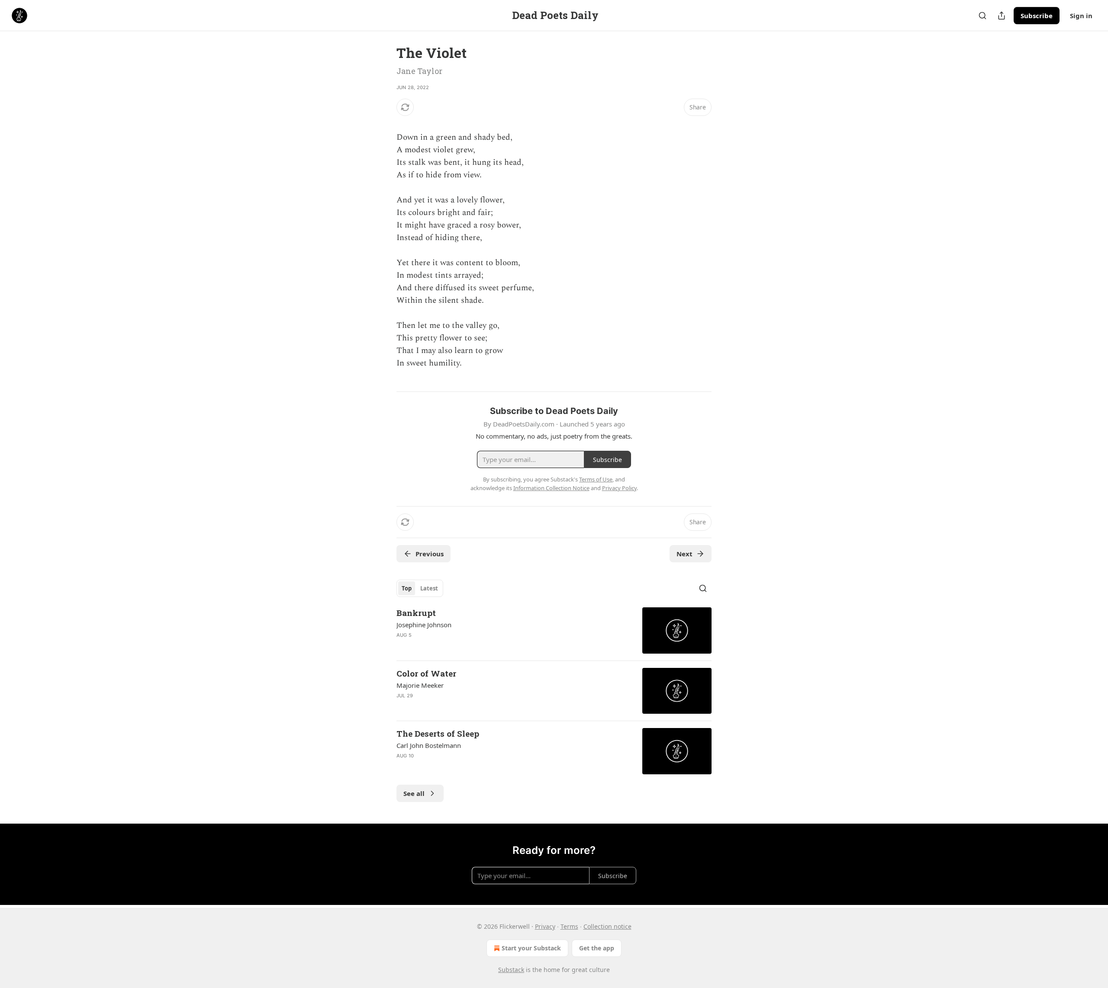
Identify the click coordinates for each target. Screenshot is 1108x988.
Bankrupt (416, 612)
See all (414, 793)
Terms (569, 926)
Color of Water (426, 673)
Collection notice (607, 926)
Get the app (596, 948)
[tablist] (419, 588)
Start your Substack (531, 948)
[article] (554, 630)
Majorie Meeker (420, 685)
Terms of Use (595, 479)
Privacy (545, 926)
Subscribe (1037, 15)
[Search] (982, 15)
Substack (511, 970)
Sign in (1081, 15)
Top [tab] (407, 588)
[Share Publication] (1001, 15)
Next (684, 553)
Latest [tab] (429, 588)
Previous (430, 553)
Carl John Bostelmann (428, 745)
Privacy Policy (619, 488)
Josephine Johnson (423, 624)
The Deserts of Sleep (437, 733)
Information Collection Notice (551, 488)
